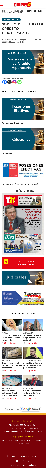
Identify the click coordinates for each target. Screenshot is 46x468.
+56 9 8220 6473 (31, 428)
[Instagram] (14, 82)
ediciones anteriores (26, 263)
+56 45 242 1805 (15, 428)
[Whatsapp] (19, 82)
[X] (9, 82)
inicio (4, 11)
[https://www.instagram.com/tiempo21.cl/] (23, 461)
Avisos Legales (16, 11)
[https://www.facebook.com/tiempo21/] (16, 461)
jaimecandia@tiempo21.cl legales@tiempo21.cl (23, 431)
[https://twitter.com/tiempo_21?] (29, 461)
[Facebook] (4, 82)
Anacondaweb (30, 465)
